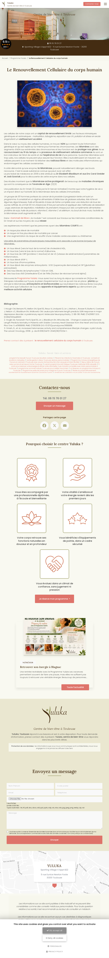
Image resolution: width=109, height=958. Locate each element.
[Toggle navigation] (105, 4)
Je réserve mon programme (53, 598)
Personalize (56, 946)
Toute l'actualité (75, 687)
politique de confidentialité (83, 833)
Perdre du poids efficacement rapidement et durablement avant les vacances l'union (52, 371)
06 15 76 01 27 (55, 43)
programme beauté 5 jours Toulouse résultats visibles (31, 358)
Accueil (5, 58)
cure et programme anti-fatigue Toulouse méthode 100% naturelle (70, 364)
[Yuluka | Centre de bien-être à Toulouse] (3, 4)
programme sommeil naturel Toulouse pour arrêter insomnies (43, 368)
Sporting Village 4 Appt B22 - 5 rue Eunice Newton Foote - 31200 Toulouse (55, 48)
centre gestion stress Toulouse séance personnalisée (48, 360)
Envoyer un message (54, 405)
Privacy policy (55, 951)
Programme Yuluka (18, 58)
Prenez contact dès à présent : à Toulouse (48, 340)
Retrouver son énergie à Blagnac (40, 667)
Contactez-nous (91, 4)
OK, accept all (55, 930)
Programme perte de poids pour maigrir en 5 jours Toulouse (47, 370)
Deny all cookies (55, 938)
